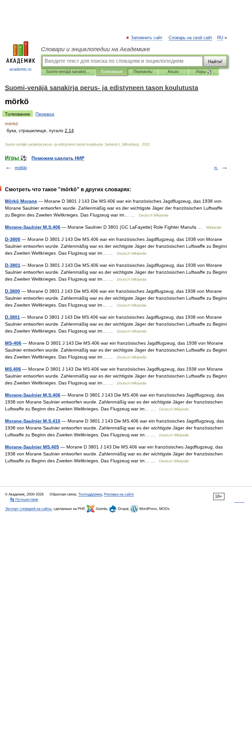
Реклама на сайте (119, 494)
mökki (21, 167)
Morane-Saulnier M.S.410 (32, 421)
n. (216, 167)
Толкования (111, 71)
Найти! (215, 61)
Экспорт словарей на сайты (28, 509)
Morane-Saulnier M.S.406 (32, 227)
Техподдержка (90, 494)
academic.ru (21, 69)
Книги (173, 71)
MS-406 (13, 343)
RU (220, 37)
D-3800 (12, 239)
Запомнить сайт (147, 37)
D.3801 (12, 317)
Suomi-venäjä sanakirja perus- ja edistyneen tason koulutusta (68, 71)
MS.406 (13, 369)
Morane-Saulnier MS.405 (32, 447)
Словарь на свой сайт (190, 37)
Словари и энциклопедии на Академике (95, 49)
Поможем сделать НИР (58, 158)
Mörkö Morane (21, 201)
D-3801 (12, 265)
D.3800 (12, 291)
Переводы (143, 71)
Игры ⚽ (204, 71)
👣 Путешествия (24, 499)
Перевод (44, 114)
